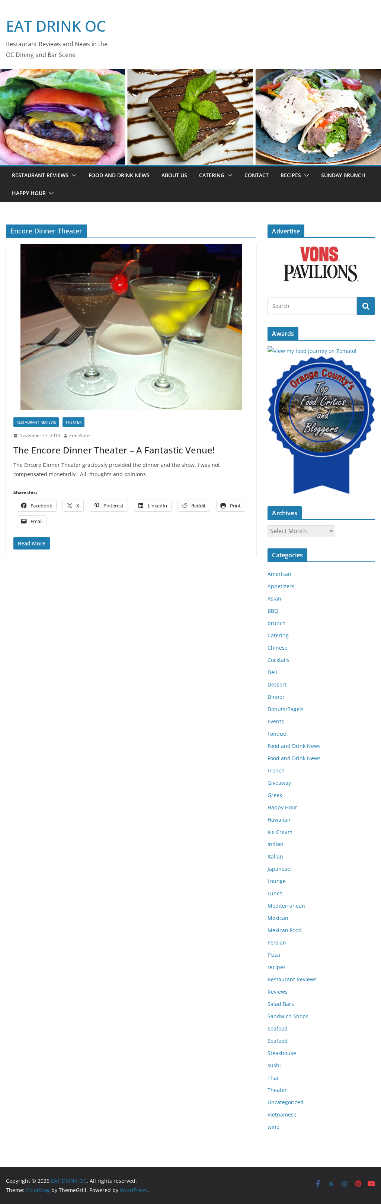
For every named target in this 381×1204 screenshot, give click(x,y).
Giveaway (279, 782)
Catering (211, 175)
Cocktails (278, 659)
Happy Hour (29, 193)
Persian (277, 942)
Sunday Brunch (343, 175)
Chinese (278, 647)
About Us (174, 175)
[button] (72, 175)
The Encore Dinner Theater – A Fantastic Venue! (114, 450)
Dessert (277, 684)
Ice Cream (280, 831)
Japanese (279, 868)
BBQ (273, 610)
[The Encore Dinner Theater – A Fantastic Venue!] (131, 327)
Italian (275, 856)
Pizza (274, 954)
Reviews (278, 991)
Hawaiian (279, 819)
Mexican (278, 917)
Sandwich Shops (288, 1016)
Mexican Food (285, 930)
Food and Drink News (119, 175)
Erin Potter (80, 435)
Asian (274, 598)
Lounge (277, 881)
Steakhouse (282, 1053)
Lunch (275, 893)
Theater (73, 422)
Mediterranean (286, 905)
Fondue (277, 733)
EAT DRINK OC (56, 26)
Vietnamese (282, 1114)
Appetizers (281, 586)
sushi (274, 1065)
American (279, 573)
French (276, 770)
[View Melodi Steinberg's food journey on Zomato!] (312, 350)
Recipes (291, 175)
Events (276, 721)
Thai (273, 1077)
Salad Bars (281, 1003)
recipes (277, 967)
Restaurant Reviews (40, 175)
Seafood (278, 1028)
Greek (275, 795)
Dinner (276, 696)
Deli (272, 672)
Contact (256, 175)
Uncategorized (286, 1102)
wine (273, 1126)
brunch (277, 623)
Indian (276, 844)
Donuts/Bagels (286, 709)
